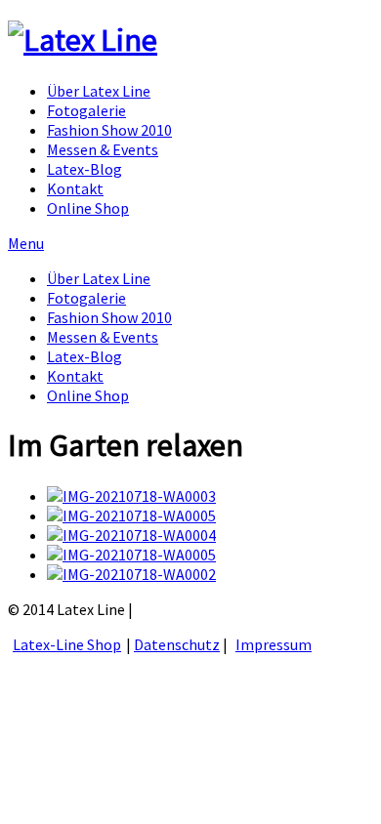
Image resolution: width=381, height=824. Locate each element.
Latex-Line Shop (67, 644)
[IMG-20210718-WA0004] (131, 535)
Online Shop (88, 208)
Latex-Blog (84, 169)
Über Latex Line (98, 91)
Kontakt (75, 188)
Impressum (273, 644)
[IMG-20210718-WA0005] (131, 515)
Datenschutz (177, 644)
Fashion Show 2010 (109, 130)
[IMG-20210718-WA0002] (131, 574)
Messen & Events (102, 149)
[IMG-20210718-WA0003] (131, 496)
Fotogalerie (86, 110)
